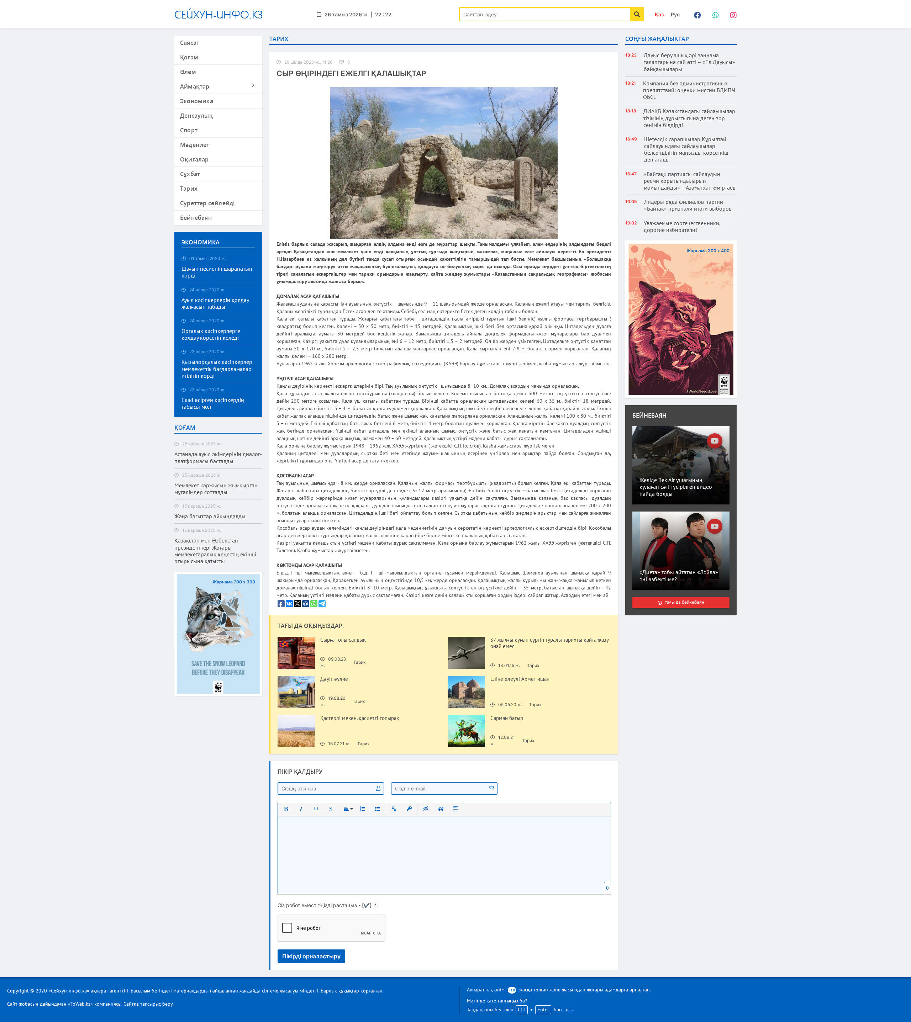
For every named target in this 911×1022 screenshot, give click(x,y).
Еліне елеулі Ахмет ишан (519, 679)
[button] (286, 809)
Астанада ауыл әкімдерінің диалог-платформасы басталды (218, 457)
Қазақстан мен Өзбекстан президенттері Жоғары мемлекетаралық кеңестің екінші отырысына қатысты (215, 551)
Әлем (188, 72)
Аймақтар (195, 86)
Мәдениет (195, 145)
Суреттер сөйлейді (207, 203)
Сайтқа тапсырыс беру (148, 1004)
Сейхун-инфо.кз (218, 14)
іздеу (637, 14)
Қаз (659, 14)
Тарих (189, 188)
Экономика (196, 101)
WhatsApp (713, 14)
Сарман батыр (506, 718)
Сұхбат (190, 174)
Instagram (731, 14)
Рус (675, 14)
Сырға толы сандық (343, 640)
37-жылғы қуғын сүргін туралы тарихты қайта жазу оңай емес (549, 643)
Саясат (189, 43)
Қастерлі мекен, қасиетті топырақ (359, 718)
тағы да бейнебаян (684, 602)
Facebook (695, 14)
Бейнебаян (196, 218)
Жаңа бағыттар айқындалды (210, 516)
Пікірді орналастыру (311, 956)
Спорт (189, 130)
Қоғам (189, 57)
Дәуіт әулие (334, 679)
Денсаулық (196, 116)
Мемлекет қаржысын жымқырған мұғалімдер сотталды (216, 489)
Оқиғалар (194, 159)
